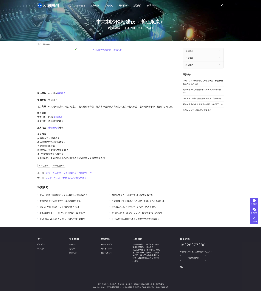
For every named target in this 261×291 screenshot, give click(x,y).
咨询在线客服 (193, 258)
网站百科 (123, 5)
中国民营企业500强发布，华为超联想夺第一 (61, 201)
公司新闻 (189, 58)
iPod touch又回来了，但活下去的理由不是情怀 (63, 219)
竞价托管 (121, 284)
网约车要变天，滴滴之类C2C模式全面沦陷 (132, 195)
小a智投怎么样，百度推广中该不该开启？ (66, 178)
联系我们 (151, 5)
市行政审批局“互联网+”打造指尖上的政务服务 (134, 207)
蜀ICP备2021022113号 (159, 287)
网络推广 (113, 284)
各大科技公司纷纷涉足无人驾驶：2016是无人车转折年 (138, 201)
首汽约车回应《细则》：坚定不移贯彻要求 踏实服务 (137, 213)
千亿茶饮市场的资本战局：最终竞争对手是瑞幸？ (135, 219)
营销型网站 (53, 127)
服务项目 (80, 5)
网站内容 (115, 28)
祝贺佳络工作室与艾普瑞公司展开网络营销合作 (69, 172)
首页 (68, 5)
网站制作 (105, 284)
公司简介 (137, 5)
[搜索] (222, 5)
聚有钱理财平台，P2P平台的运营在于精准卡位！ (63, 213)
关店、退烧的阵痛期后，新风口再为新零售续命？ (63, 195)
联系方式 (41, 248)
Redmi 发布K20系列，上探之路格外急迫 (59, 207)
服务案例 (94, 5)
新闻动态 (109, 5)
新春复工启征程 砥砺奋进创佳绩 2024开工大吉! (203, 104)
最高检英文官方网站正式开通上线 (197, 110)
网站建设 (61, 93)
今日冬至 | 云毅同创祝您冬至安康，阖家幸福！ (203, 98)
